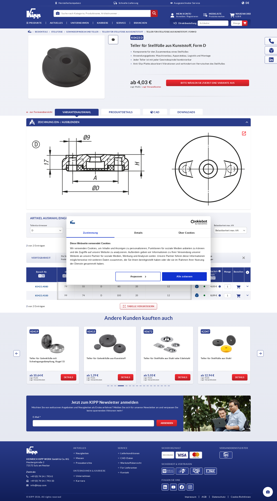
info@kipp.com (38, 485)
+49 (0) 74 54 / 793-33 (42, 481)
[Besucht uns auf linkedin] (165, 487)
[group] (53, 355)
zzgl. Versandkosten (151, 87)
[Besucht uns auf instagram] (190, 487)
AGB (204, 497)
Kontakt (124, 472)
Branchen (140, 23)
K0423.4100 (41, 295)
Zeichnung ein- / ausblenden (58, 121)
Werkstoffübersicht (130, 463)
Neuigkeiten (82, 453)
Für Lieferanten (128, 467)
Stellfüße (57, 32)
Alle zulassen (184, 276)
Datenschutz (219, 497)
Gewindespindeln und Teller (82, 32)
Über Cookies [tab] (187, 232)
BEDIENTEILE (41, 32)
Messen (80, 458)
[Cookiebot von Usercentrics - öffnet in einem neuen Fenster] (193, 222)
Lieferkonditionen (130, 453)
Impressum (190, 497)
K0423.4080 (41, 286)
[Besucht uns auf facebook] (181, 487)
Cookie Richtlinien (241, 497)
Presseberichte (84, 463)
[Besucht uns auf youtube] (173, 487)
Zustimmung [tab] (90, 232)
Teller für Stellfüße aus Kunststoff (122, 32)
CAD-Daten (126, 458)
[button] (108, 385)
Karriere (102, 23)
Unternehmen (80, 23)
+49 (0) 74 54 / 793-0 (41, 476)
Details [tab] (138, 232)
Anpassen (136, 276)
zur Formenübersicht (41, 112)
